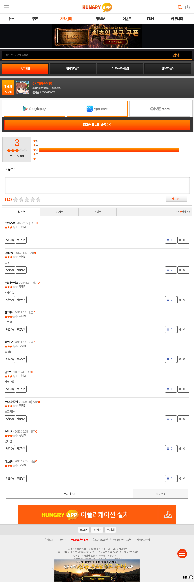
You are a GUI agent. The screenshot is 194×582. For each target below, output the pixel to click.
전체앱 (110, 530)
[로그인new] (187, 6)
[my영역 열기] (6, 6)
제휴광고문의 (143, 539)
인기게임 (25, 68)
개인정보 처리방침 (79, 539)
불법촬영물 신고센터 (122, 539)
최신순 (21, 212)
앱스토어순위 (167, 68)
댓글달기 (21, 240)
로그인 (84, 530)
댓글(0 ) (10, 240)
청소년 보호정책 (100, 539)
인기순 (59, 212)
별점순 (97, 212)
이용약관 (62, 539)
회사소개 (49, 539)
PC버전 (97, 530)
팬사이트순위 (72, 68)
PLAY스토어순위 (120, 68)
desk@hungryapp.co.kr (110, 555)
